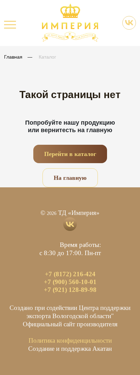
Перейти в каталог (70, 154)
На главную (70, 177)
